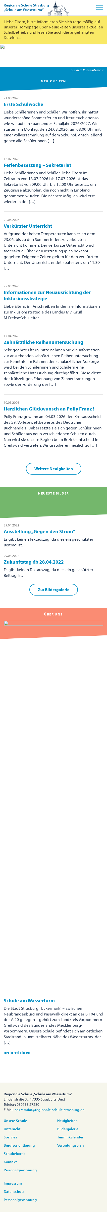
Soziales (10, 1137)
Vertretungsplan (70, 1145)
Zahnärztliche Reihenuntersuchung (43, 342)
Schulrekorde (15, 1153)
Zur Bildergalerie (53, 589)
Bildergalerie (67, 1128)
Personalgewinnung (20, 1170)
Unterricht (12, 1128)
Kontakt (10, 1161)
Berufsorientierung (19, 1145)
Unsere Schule (15, 1120)
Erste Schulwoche (23, 104)
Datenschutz (14, 1191)
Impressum (13, 1183)
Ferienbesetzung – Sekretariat (37, 165)
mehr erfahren (17, 1052)
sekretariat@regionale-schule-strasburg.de (50, 1109)
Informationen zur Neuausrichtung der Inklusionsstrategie (47, 295)
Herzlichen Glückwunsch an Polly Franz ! (49, 408)
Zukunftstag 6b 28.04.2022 (34, 562)
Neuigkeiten (67, 1120)
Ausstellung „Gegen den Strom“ (39, 531)
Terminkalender (70, 1137)
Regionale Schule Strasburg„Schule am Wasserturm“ (26, 7)
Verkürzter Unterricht (28, 226)
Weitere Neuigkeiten (53, 468)
